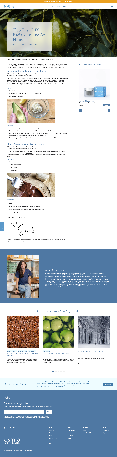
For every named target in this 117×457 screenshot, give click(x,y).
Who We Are (71, 430)
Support (105, 427)
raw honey (29, 153)
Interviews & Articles (88, 433)
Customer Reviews (54, 441)
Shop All (51, 430)
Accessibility (28, 450)
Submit (49, 412)
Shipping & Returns (108, 433)
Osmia (51, 427)
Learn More (108, 384)
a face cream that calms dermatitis (45, 64)
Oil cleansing (10, 78)
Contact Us (106, 430)
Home (8, 59)
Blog (58, 6)
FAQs (50, 443)
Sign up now (69, 1)
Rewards (70, 433)
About (69, 427)
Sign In (69, 438)
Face (50, 433)
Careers (70, 441)
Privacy (15, 450)
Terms (21, 450)
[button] (80, 110)
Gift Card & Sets (53, 438)
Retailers (70, 435)
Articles (85, 427)
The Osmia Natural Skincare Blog (21, 59)
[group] (94, 87)
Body (50, 435)
